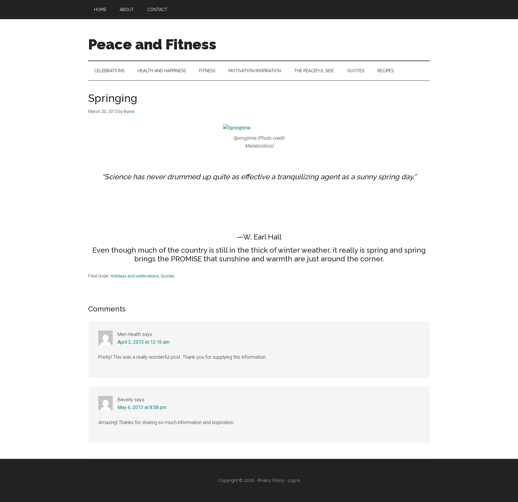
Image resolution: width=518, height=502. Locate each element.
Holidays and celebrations (135, 276)
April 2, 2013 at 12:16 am (143, 342)
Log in (294, 480)
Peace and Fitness (152, 44)
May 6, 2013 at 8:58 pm (142, 407)
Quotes (167, 276)
